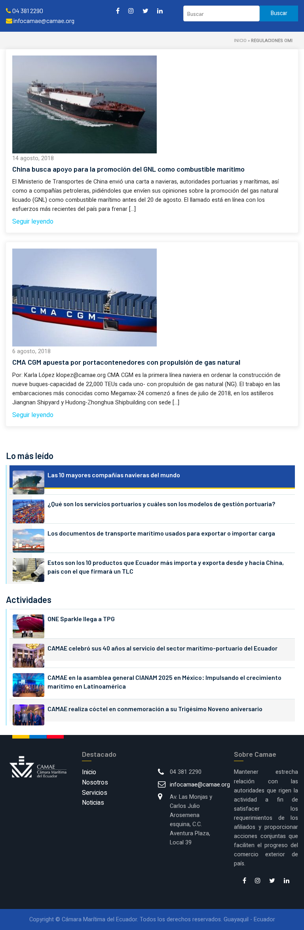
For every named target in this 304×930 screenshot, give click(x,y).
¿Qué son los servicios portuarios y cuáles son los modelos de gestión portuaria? (161, 503)
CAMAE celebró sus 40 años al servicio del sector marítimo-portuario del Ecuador (162, 648)
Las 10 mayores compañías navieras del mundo (114, 474)
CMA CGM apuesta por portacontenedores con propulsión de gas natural (126, 362)
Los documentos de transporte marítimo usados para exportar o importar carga (161, 533)
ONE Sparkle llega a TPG (81, 618)
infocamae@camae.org (200, 785)
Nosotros (95, 782)
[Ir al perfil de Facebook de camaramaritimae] (118, 10)
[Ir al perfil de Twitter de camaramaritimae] (145, 10)
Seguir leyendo (32, 221)
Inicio (240, 40)
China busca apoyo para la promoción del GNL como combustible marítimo (128, 169)
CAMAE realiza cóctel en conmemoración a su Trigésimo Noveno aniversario (155, 708)
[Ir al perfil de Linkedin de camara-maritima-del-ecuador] (160, 10)
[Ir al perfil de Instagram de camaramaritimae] (131, 10)
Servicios (94, 793)
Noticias (93, 803)
